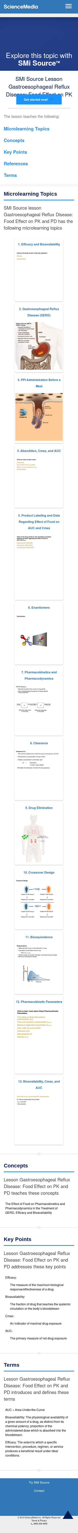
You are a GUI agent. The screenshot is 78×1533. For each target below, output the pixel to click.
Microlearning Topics (26, 128)
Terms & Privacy (39, 1520)
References (16, 163)
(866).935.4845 (39, 1523)
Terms (10, 175)
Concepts (14, 140)
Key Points (15, 152)
